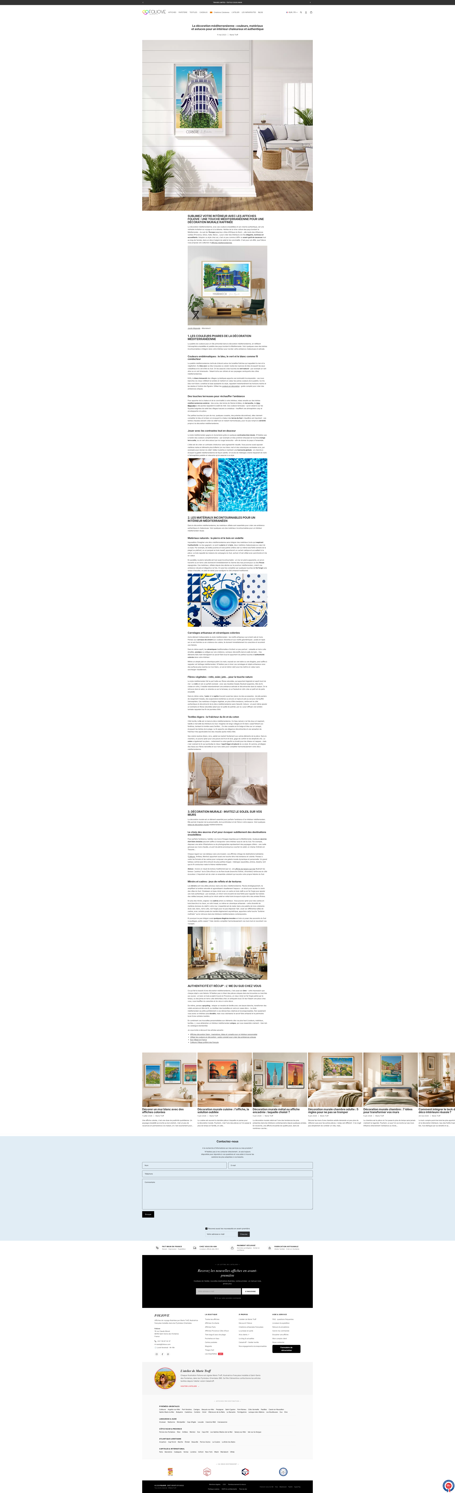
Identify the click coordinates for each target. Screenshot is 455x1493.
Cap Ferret (172, 1442)
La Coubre (216, 1442)
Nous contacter (278, 1342)
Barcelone (168, 1452)
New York (208, 1452)
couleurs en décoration (231, 386)
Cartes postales (211, 1342)
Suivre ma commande (280, 1331)
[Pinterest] (168, 1354)
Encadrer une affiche (280, 1335)
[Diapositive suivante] (310, 1091)
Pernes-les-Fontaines (167, 1432)
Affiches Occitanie (212, 1323)
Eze (198, 1432)
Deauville (194, 1442)
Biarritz (180, 1442)
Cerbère (197, 1412)
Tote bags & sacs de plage (215, 1335)
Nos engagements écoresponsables (253, 1346)
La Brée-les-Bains (228, 1442)
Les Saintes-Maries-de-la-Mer (221, 1432)
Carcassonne (222, 1422)
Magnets (208, 1346)
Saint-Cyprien (230, 1409)
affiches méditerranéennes (221, 243)
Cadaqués (178, 1452)
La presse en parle (246, 1331)
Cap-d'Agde (191, 1422)
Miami (216, 1452)
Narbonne (171, 1422)
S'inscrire (243, 1234)
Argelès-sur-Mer (174, 1409)
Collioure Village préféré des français (204, 1042)
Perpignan (219, 1409)
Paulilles (264, 1409)
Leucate (201, 1422)
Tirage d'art (209, 1350)
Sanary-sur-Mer (240, 1432)
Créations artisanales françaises (251, 1327)
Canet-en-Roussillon (276, 1409)
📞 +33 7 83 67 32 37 (162, 1341)
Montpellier (181, 1422)
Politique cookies (213, 1489)
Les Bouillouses (272, 1412)
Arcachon (162, 1442)
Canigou (197, 1409)
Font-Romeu (241, 1409)
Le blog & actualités (246, 1338)
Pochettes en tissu (212, 1338)
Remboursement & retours (237, 1484)
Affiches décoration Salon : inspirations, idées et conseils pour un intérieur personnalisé (223, 1034)
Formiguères (242, 1412)
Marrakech (224, 1452)
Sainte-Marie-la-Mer (166, 1412)
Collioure (191, 856)
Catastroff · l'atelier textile (249, 1342)
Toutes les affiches (212, 1319)
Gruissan (162, 1422)
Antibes (185, 1432)
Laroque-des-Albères (256, 1412)
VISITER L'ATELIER (190, 1386)
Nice (178, 1432)
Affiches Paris (210, 1327)
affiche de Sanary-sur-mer (245, 869)
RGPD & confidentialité (229, 1489)
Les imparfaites (213, 1354)
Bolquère (179, 1412)
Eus (281, 1412)
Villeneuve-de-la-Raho (216, 1412)
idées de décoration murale (198, 825)
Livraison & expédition (280, 1323)
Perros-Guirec (205, 1442)
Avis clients (244, 1335)
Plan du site (243, 1489)
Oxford (200, 1452)
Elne (286, 1412)
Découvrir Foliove (245, 1323)
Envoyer (148, 1214)
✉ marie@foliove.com (162, 1344)
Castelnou (188, 1412)
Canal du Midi (211, 1422)
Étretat (187, 1442)
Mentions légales (214, 1484)
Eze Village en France (198, 1040)
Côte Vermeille (253, 1409)
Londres (193, 1452)
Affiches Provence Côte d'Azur (217, 1331)
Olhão (232, 1452)
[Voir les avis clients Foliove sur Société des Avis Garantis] (283, 1472)
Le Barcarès (231, 1412)
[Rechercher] (301, 12)
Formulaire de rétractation (286, 1348)
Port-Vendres (187, 1409)
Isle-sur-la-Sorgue (254, 1432)
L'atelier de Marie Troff (247, 1319)
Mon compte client (279, 1338)
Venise (185, 1452)
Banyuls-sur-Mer (208, 1409)
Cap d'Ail (205, 1432)
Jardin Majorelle (194, 328)
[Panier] (311, 12)
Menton (192, 1432)
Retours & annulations (280, 1327)
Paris (161, 1452)
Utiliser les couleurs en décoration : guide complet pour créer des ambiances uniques (223, 1037)
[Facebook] (162, 1354)
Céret (204, 1412)
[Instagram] (157, 1354)
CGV (224, 1484)
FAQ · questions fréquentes (282, 1319)
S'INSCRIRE (250, 1291)
